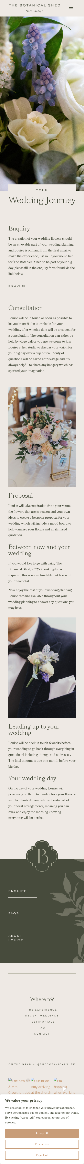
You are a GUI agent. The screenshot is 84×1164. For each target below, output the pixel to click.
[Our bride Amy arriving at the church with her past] (42, 1089)
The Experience (42, 1009)
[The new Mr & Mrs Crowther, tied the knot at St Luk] (19, 1089)
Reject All (42, 1155)
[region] (42, 1129)
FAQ (42, 1027)
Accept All (42, 1133)
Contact (42, 1033)
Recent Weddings (42, 1015)
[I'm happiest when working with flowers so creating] (65, 1089)
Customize (42, 1144)
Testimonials (42, 1021)
